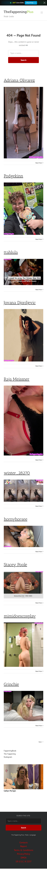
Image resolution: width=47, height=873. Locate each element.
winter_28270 (17, 473)
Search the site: (23, 816)
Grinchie (11, 684)
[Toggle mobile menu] (42, 12)
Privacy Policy (23, 853)
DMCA (23, 857)
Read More (38, 163)
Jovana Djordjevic (20, 302)
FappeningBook (10, 751)
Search (23, 60)
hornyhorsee (15, 519)
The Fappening (10, 754)
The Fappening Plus (17, 835)
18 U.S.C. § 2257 (23, 861)
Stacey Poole (15, 564)
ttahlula (11, 252)
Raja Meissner (16, 379)
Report (23, 846)
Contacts (23, 842)
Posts (26, 835)
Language (33, 835)
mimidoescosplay (20, 616)
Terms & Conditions (23, 850)
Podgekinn (13, 175)
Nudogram (8, 757)
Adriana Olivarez (19, 80)
